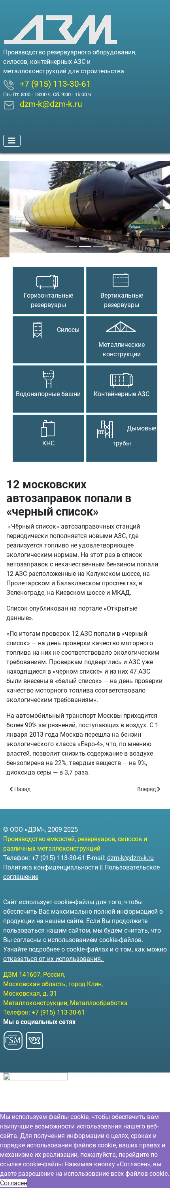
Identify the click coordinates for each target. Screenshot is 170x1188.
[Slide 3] (99, 241)
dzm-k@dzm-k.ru (130, 858)
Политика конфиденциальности (50, 867)
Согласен (13, 1183)
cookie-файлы (43, 1164)
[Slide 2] (85, 241)
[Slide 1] (71, 241)
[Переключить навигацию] (12, 141)
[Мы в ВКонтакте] (34, 1038)
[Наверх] (156, 1173)
